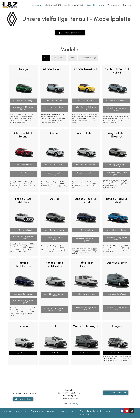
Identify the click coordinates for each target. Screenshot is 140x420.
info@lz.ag (73, 404)
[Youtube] (126, 410)
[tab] (46, 58)
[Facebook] (122, 410)
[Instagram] (131, 410)
